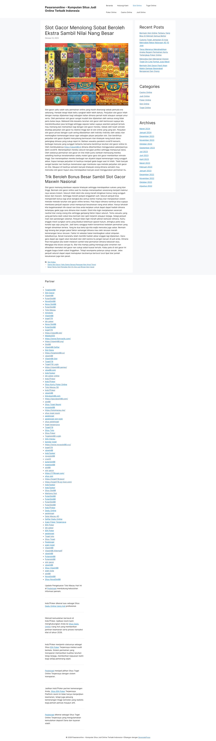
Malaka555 (50, 336)
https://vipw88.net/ (53, 333)
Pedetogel (49, 542)
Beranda (109, 5)
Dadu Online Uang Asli (55, 606)
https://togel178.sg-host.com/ (58, 482)
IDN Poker (49, 525)
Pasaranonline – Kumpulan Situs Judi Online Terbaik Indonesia (70, 9)
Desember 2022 (147, 174)
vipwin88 (49, 356)
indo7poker (50, 373)
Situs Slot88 (50, 490)
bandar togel (51, 442)
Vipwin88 (49, 295)
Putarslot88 (50, 556)
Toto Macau (50, 310)
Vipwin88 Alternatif (53, 551)
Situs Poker (50, 433)
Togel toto (49, 536)
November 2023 (147, 140)
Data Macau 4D (52, 516)
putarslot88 (50, 462)
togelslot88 (50, 465)
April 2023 (144, 159)
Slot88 (48, 344)
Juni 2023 (144, 155)
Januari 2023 (145, 171)
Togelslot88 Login (53, 436)
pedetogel (49, 416)
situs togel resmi (52, 413)
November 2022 (147, 178)
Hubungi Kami (122, 5)
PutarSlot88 (50, 298)
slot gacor (49, 470)
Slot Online (137, 5)
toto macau (50, 439)
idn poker (49, 321)
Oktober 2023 (146, 144)
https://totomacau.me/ (55, 410)
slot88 (48, 402)
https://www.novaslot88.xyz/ (58, 444)
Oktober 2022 (146, 182)
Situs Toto (49, 430)
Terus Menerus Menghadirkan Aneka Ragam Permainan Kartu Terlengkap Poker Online (154, 52)
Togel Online (151, 5)
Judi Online (141, 12)
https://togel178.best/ (54, 479)
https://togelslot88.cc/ (55, 353)
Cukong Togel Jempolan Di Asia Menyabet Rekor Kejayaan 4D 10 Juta (154, 43)
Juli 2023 (144, 151)
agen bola (49, 571)
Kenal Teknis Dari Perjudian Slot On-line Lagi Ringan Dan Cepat (71, 267)
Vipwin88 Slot (51, 359)
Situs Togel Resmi (53, 404)
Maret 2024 (145, 129)
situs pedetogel (52, 422)
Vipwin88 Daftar (52, 347)
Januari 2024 (145, 132)
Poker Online (111, 12)
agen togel (50, 545)
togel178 (49, 318)
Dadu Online (50, 510)
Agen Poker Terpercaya (55, 522)
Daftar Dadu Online (53, 519)
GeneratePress (144, 737)
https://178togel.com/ (54, 473)
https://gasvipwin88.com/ (56, 399)
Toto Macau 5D (52, 387)
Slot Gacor (49, 293)
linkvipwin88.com (52, 396)
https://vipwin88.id (72, 147)
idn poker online (52, 376)
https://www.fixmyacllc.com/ (58, 339)
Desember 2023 (147, 136)
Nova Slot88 (50, 304)
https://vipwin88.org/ (54, 341)
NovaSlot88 (50, 301)
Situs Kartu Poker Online (56, 384)
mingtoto (49, 313)
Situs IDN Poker (58, 691)
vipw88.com (50, 370)
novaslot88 (50, 407)
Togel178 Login (52, 364)
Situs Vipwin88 (51, 568)
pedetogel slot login (54, 419)
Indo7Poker (50, 379)
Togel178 (49, 361)
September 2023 (147, 148)
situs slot (49, 476)
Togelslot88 (50, 290)
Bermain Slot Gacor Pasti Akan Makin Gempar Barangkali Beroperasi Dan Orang (153, 68)
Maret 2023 (145, 163)
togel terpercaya (52, 424)
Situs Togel (50, 539)
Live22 (48, 459)
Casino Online (126, 12)
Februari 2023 (146, 167)
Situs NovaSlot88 (53, 579)
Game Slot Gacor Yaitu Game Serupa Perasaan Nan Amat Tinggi (72, 264)
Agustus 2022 (146, 186)
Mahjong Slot (51, 493)
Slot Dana (49, 350)
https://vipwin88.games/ (56, 367)
